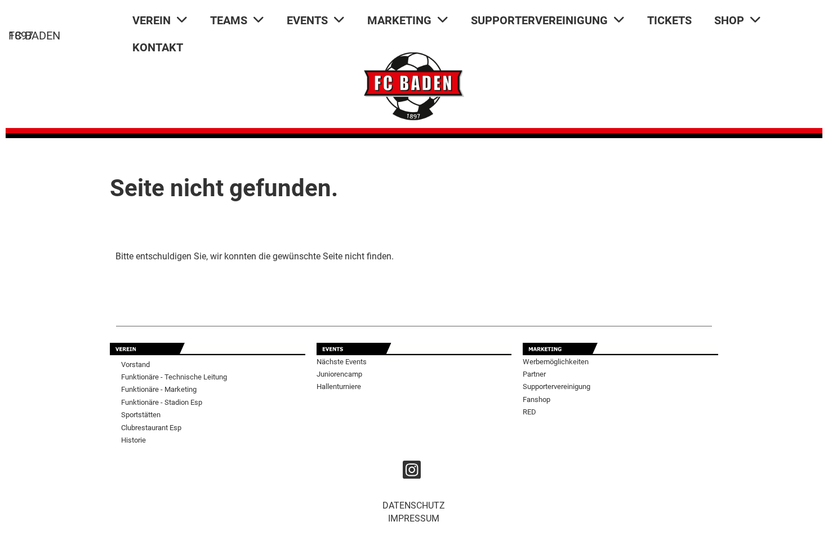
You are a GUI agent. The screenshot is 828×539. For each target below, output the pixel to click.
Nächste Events (342, 361)
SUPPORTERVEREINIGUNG (539, 20)
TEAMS (228, 20)
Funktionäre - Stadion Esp (161, 402)
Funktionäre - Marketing (159, 389)
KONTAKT (157, 47)
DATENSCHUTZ (413, 505)
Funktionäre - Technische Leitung (174, 377)
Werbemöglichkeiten (556, 361)
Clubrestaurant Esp (151, 427)
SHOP (729, 20)
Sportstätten (141, 414)
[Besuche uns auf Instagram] (412, 472)
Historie (133, 440)
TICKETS (669, 20)
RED (529, 412)
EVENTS (307, 20)
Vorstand (135, 364)
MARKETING (399, 20)
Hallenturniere (339, 386)
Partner (534, 374)
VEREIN (151, 20)
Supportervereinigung (556, 386)
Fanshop (536, 399)
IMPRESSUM (413, 518)
